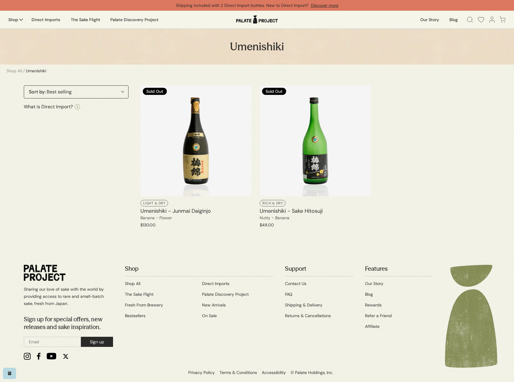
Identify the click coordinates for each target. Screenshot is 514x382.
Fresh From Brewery (144, 305)
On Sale (209, 315)
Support (295, 268)
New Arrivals (214, 305)
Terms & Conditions (238, 372)
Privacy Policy (201, 372)
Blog (369, 294)
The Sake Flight (139, 294)
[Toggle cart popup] (502, 20)
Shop (132, 268)
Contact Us (295, 283)
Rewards (373, 305)
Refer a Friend (378, 315)
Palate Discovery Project (225, 294)
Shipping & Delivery (303, 305)
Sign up (97, 342)
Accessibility (274, 372)
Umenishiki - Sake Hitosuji (291, 211)
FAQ (288, 294)
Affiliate (372, 326)
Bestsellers (135, 315)
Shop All (14, 70)
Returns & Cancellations (308, 315)
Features (376, 268)
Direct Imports (215, 283)
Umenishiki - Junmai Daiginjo (175, 211)
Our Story (374, 283)
